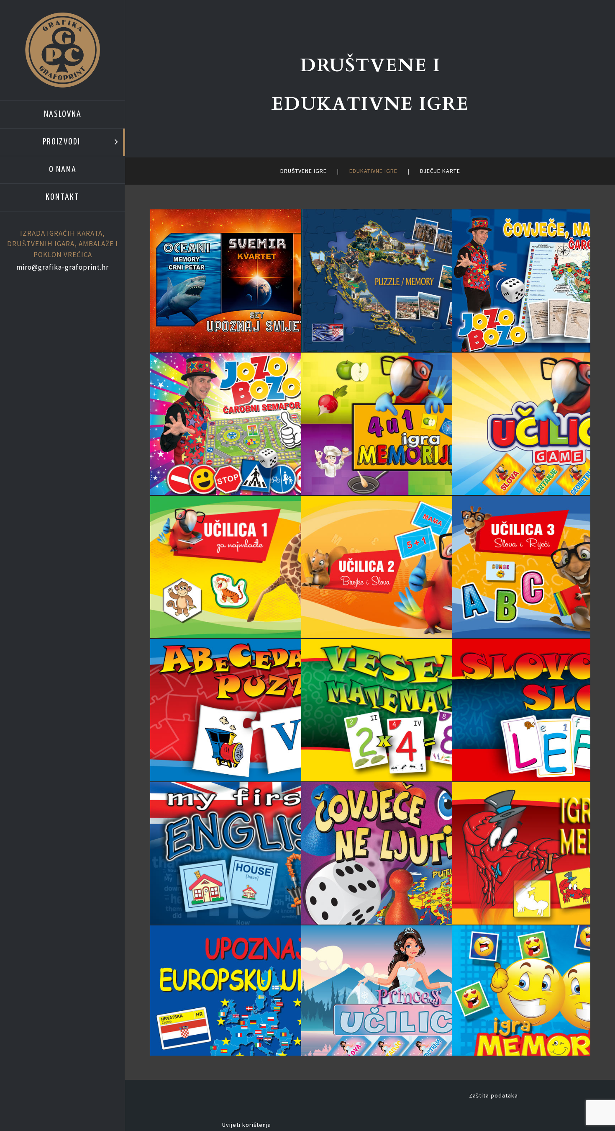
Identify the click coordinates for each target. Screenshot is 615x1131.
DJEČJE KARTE (440, 171)
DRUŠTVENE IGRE (303, 171)
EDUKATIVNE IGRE (373, 171)
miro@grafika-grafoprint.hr (62, 267)
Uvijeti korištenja (246, 1124)
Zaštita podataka (493, 1095)
